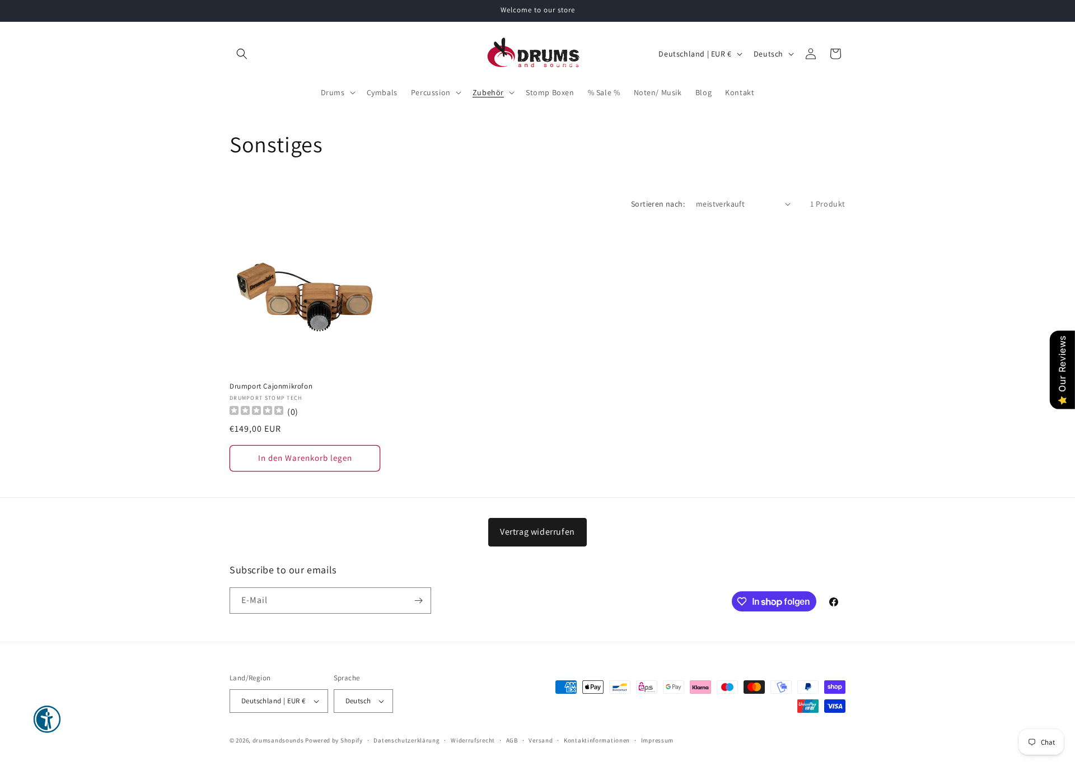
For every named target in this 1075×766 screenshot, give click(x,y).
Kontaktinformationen (597, 740)
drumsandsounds (278, 740)
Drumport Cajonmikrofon (271, 386)
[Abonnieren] (418, 600)
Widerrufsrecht (473, 740)
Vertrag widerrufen (537, 532)
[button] (242, 53)
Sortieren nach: (658, 204)
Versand (541, 740)
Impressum (657, 740)
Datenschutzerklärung (406, 740)
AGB (512, 740)
